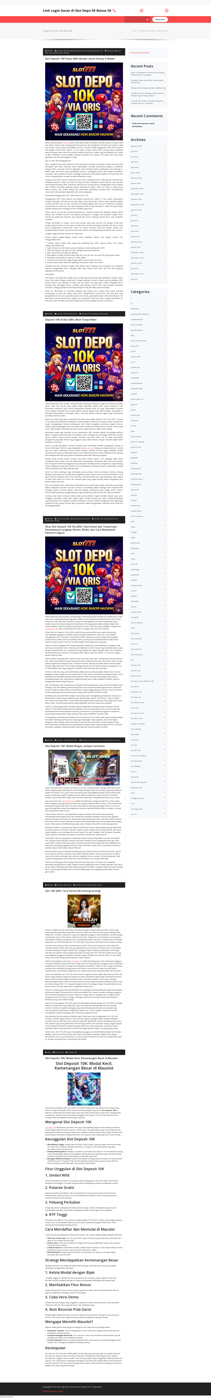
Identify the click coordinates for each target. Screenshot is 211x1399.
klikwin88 (134, 458)
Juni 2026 (134, 157)
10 (132, 303)
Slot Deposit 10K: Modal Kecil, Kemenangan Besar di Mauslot (81, 1058)
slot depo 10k (61, 51)
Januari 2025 (135, 247)
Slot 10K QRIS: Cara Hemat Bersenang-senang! (73, 890)
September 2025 (137, 204)
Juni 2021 (134, 279)
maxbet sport (136, 511)
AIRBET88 (135, 309)
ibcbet (133, 410)
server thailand (137, 623)
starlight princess (137, 798)
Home (134, 31)
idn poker (134, 420)
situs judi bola (136, 638)
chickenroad (135, 367)
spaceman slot (136, 787)
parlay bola (135, 543)
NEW (133, 521)
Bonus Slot (135, 346)
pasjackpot (135, 548)
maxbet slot (135, 505)
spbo (133, 793)
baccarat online (137, 325)
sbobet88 (135, 601)
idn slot (134, 426)
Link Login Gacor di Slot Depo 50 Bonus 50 (77, 11)
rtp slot (134, 591)
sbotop (133, 607)
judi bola (134, 452)
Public (133, 559)
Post (133, 553)
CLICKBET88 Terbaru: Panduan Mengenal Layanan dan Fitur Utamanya (147, 102)
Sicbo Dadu (135, 633)
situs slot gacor (137, 654)
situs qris (59, 519)
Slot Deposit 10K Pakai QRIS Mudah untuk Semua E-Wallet (80, 58)
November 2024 (137, 258)
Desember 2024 (137, 252)
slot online (135, 734)
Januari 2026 (135, 183)
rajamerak (135, 575)
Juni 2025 (134, 220)
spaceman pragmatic (139, 782)
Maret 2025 (135, 236)
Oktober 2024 (136, 263)
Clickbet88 (135, 378)
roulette (134, 580)
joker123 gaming (137, 442)
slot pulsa (134, 740)
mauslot (134, 495)
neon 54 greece (137, 516)
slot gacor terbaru (138, 724)
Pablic (133, 537)
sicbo (133, 628)
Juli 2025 (134, 215)
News (133, 527)
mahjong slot (136, 468)
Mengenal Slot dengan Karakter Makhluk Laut (148, 88)
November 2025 (137, 194)
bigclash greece (137, 330)
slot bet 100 (135, 665)
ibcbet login (135, 415)
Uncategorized (136, 809)
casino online (136, 357)
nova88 (134, 532)
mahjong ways (136, 474)
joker (133, 431)
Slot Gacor (135, 708)
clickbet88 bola (136, 383)
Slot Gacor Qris (83, 51)
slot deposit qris (108, 740)
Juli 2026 (134, 151)
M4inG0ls (49, 51)
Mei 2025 (134, 226)
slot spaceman (136, 761)
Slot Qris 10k (98, 51)
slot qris (91, 51)
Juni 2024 (134, 268)
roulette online (136, 585)
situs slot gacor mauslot (140, 52)
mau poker (135, 489)
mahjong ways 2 (137, 479)
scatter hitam (136, 612)
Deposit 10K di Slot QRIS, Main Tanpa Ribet (71, 319)
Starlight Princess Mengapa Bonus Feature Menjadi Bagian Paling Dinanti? (147, 94)
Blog (132, 335)
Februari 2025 (136, 242)
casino (133, 351)
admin (48, 1052)
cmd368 (134, 394)
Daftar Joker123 (137, 399)
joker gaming (136, 436)
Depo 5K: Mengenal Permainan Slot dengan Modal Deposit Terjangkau (147, 73)
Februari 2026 (136, 178)
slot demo (135, 686)
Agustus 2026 (136, 146)
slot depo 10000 (112, 51)
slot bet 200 (135, 670)
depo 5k (134, 404)
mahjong (134, 463)
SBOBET (134, 596)
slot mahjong (136, 729)
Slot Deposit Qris (71, 51)
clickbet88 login (137, 388)
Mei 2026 (134, 162)
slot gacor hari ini (137, 713)
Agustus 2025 (136, 210)
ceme (133, 362)
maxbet (134, 500)
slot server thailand (138, 755)
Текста (133, 814)
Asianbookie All (136, 319)
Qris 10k (134, 564)
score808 (134, 617)
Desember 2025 (137, 188)
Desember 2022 (137, 274)
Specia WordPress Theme (53, 1391)
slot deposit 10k (57, 53)
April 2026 (135, 167)
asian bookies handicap (140, 314)
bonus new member (138, 341)
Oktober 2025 (136, 199)
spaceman (135, 777)
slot (132, 660)
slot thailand (135, 766)
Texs (133, 803)
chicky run (134, 372)
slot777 (134, 772)
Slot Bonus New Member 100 (142, 681)
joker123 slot (136, 447)
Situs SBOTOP (136, 649)
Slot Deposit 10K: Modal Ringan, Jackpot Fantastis (75, 746)
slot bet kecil (136, 676)
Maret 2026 (135, 173)
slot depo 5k (136, 697)
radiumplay (135, 569)
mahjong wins (136, 484)
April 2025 (135, 231)
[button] (147, 19)
